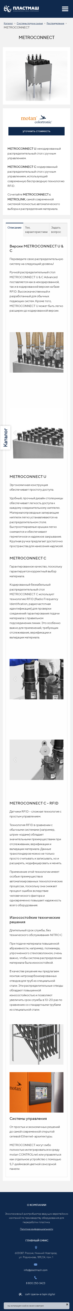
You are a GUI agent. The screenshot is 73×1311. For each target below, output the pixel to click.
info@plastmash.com (36, 1270)
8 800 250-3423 (35, 1283)
